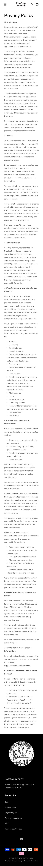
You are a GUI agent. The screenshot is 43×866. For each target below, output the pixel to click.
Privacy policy (17, 861)
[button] (4, 4)
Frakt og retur (10, 807)
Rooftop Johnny (20, 858)
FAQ (6, 823)
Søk (6, 802)
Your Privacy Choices (13, 829)
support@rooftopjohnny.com (17, 665)
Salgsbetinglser (11, 813)
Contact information (31, 861)
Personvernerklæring (13, 818)
